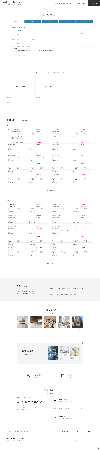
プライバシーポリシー (25, 431)
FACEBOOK (79, 431)
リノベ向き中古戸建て (49, 263)
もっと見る (79, 329)
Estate (50, 21)
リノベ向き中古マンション (49, 190)
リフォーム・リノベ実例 (60, 3)
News (15, 21)
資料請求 (9, 431)
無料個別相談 (93, 3)
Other (84, 21)
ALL (81, 30)
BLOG (91, 431)
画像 (17, 129)
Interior (67, 21)
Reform (32, 21)
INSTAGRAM (65, 431)
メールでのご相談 (16, 431)
